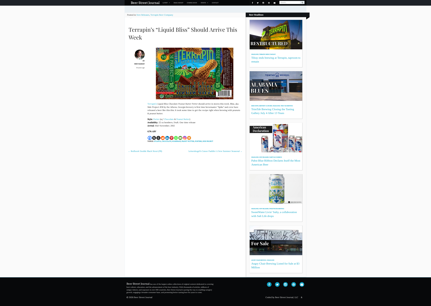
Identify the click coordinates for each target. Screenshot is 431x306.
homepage (176, 141)
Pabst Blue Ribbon (275, 157)
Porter (156, 119)
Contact (215, 3)
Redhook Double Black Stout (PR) (145, 151)
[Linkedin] (167, 138)
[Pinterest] (172, 138)
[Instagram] (185, 138)
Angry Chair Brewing (258, 260)
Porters (198, 141)
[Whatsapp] (176, 138)
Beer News (254, 106)
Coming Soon (192, 3)
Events (203, 3)
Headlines (254, 54)
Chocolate (169, 119)
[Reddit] (163, 138)
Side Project (208, 141)
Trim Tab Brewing (287, 106)
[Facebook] (150, 138)
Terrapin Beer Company (161, 15)
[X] (154, 138)
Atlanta (157, 141)
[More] (189, 138)
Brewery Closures (265, 106)
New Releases (142, 15)
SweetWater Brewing (276, 208)
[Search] (302, 2)
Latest (165, 3)
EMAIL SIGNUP (178, 3)
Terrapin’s (152, 104)
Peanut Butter (183, 119)
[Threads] (158, 138)
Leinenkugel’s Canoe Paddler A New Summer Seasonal (215, 151)
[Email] (180, 138)
